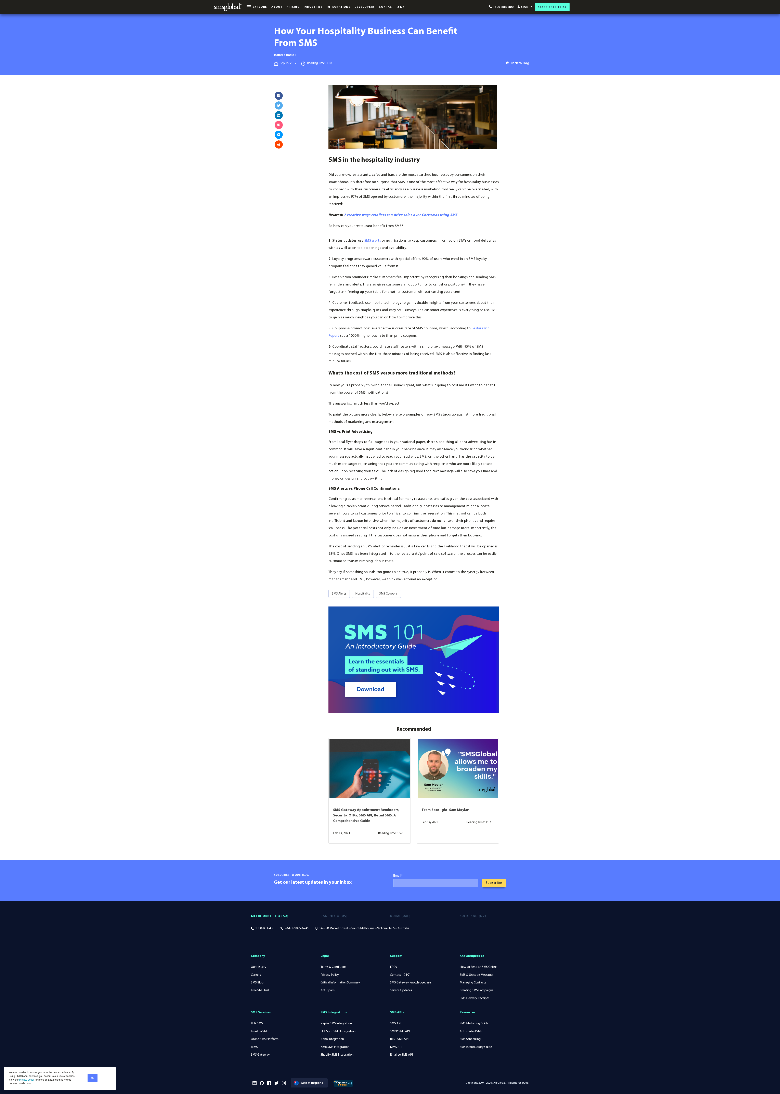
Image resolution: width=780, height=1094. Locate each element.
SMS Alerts (339, 593)
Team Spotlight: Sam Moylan (445, 810)
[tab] (286, 916)
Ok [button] (92, 1078)
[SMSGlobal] (227, 7)
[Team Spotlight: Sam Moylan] (458, 768)
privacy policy (26, 1079)
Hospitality (362, 593)
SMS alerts (372, 241)
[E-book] (413, 659)
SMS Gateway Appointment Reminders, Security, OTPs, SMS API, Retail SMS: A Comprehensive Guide (366, 815)
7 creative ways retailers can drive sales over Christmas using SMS (400, 215)
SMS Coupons (388, 593)
